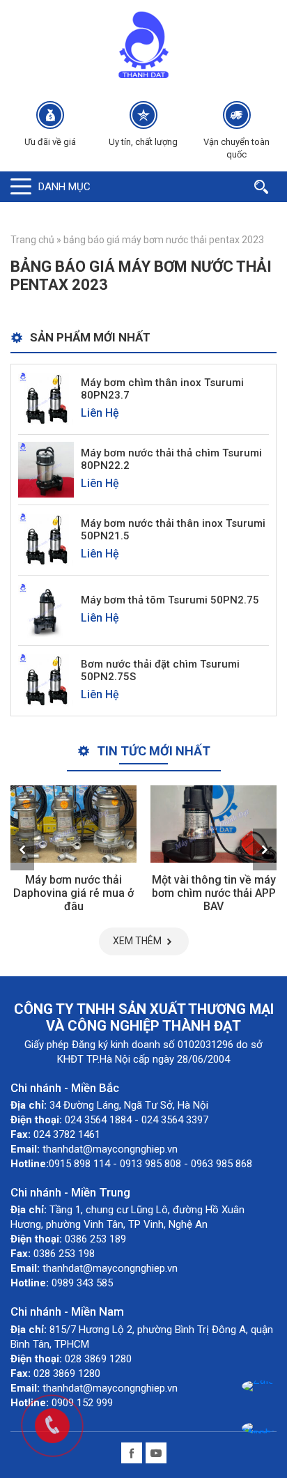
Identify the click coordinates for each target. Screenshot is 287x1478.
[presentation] (22, 849)
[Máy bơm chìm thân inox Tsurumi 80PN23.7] (46, 398)
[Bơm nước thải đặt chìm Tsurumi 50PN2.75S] (46, 679)
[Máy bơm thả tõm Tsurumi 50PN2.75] (46, 609)
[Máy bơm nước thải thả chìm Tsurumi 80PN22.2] (46, 468)
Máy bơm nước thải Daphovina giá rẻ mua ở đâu (73, 893)
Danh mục (64, 186)
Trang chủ (32, 239)
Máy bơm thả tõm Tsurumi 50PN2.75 (170, 600)
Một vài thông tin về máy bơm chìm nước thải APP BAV (214, 893)
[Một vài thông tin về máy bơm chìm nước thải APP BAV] (213, 824)
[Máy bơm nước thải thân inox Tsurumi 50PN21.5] (46, 539)
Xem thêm (137, 940)
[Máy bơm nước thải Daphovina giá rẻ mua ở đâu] (73, 824)
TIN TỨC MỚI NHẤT (153, 751)
